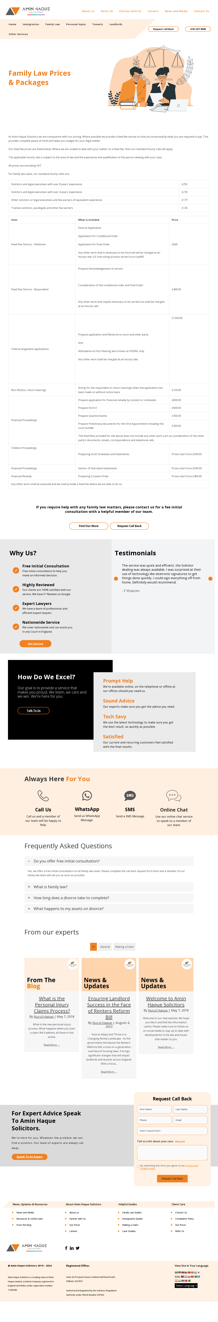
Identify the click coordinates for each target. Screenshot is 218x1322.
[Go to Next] (210, 578)
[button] (35, 643)
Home (12, 24)
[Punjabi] (195, 1276)
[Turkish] (185, 1280)
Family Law (52, 24)
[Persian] (185, 1276)
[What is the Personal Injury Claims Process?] (51, 974)
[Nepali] (179, 1276)
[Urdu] (189, 1280)
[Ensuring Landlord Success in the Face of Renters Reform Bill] (109, 974)
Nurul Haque (44, 1016)
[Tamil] (179, 1280)
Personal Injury (76, 24)
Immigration (31, 24)
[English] (192, 1272)
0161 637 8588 (198, 29)
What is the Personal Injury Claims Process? (52, 1004)
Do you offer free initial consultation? (67, 861)
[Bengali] (182, 1272)
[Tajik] (176, 1280)
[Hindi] (195, 1272)
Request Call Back (163, 29)
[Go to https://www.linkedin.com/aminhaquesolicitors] (72, 1248)
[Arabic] (176, 1272)
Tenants (97, 24)
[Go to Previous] (116, 578)
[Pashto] (182, 1276)
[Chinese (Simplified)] (189, 1272)
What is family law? (51, 887)
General (105, 947)
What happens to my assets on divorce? (69, 908)
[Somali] (198, 1276)
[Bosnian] (185, 1272)
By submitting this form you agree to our (169, 1167)
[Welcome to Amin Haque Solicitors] (166, 974)
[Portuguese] (192, 1276)
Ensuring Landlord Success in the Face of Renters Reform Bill (109, 1007)
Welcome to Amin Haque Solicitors (166, 1001)
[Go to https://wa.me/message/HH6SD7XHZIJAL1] (87, 806)
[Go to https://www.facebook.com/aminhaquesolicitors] (66, 1248)
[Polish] (189, 1276)
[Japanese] (198, 1272)
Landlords (115, 24)
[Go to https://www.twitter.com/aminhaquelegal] (77, 1248)
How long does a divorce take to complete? (71, 898)
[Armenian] (179, 1272)
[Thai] (182, 1280)
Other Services (18, 34)
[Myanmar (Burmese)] (176, 1276)
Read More (52, 1045)
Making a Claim (124, 947)
